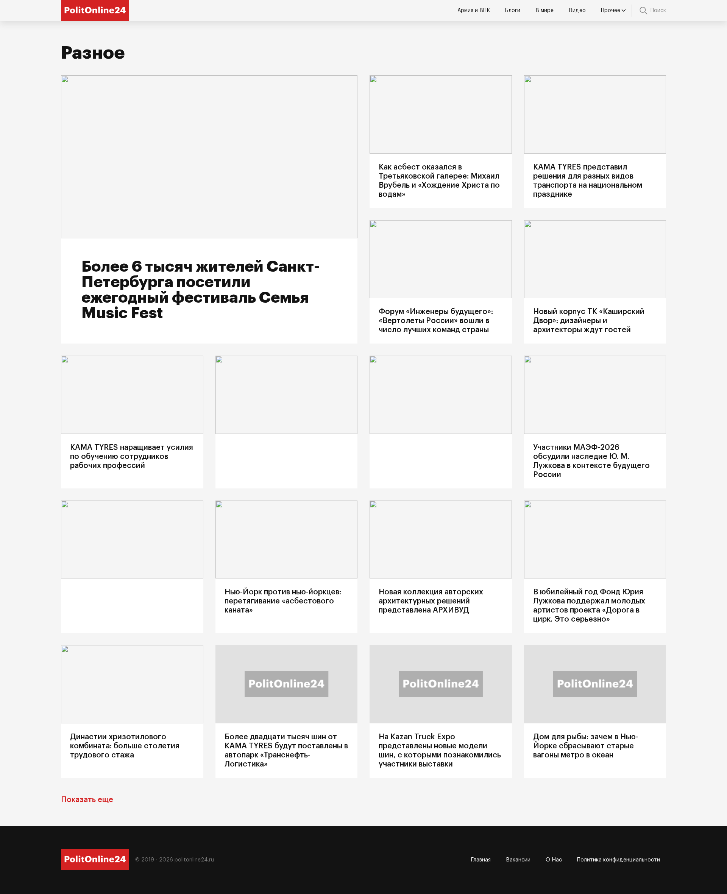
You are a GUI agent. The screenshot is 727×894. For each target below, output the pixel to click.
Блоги (512, 10)
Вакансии (518, 860)
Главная (481, 860)
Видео (577, 10)
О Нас (554, 860)
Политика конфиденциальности (618, 860)
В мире (544, 10)
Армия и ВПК (473, 10)
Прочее (610, 10)
